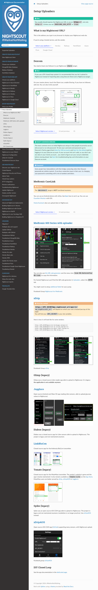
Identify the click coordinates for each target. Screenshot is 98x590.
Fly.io (37, 50)
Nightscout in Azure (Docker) (10, 82)
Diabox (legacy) (7, 132)
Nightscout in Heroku (8, 94)
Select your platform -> (43, 46)
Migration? (5, 224)
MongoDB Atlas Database (10, 67)
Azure (87, 46)
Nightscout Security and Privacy (11, 173)
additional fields (56, 287)
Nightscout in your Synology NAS (12, 214)
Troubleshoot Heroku (8, 249)
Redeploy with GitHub (8, 232)
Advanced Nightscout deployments (12, 203)
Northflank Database (8, 73)
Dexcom (5, 115)
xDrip (5, 124)
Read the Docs (68, 586)
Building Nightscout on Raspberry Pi (12, 217)
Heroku (57, 46)
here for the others (79, 150)
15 (74, 131)
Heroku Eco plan (7, 252)
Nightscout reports (7, 282)
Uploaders (76, 280)
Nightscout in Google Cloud (10, 99)
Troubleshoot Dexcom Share (10, 160)
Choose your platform (8, 80)
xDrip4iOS (6, 143)
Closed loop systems (8, 179)
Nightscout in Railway (8, 91)
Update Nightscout (7, 190)
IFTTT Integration (7, 181)
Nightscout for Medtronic (53, 291)
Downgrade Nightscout (9, 196)
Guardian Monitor (40, 198)
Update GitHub (6, 229)
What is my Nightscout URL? (11, 112)
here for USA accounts (62, 150)
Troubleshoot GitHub (8, 235)
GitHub (55, 527)
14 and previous (64, 131)
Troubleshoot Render (8, 269)
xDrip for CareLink (7, 158)
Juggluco (6, 129)
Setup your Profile (7, 106)
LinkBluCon (6, 135)
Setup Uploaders (7, 109)
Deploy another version (9, 193)
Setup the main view (8, 279)
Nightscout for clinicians (9, 276)
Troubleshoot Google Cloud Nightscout (13, 266)
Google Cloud (47, 50)
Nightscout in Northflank (9, 85)
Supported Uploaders (8, 50)
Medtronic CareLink (9, 118)
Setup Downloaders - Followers (11, 149)
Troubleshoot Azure (8, 241)
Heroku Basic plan (7, 255)
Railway (66, 46)
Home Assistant (39, 203)
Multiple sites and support (10, 227)
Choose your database (8, 64)
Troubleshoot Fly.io (7, 263)
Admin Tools (5, 176)
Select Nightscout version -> (45, 131)
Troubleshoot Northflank (9, 244)
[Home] (34, 4)
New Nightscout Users (9, 57)
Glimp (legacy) (7, 126)
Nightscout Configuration (9, 155)
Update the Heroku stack (9, 261)
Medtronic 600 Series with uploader (13, 121)
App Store (89, 477)
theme (53, 586)
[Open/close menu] (1, 110)
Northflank (77, 46)
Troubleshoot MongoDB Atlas (11, 238)
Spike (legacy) (7, 141)
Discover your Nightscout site (11, 167)
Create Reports (6, 170)
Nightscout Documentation (15, 2)
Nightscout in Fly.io (7, 97)
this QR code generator (53, 273)
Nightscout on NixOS (8, 211)
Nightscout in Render (8, 88)
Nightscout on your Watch (10, 152)
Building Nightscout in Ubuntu (11, 205)
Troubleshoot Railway (8, 246)
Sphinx (43, 586)
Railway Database (7, 70)
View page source (87, 4)
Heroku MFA (6, 258)
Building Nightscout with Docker (11, 208)
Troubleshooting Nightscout (10, 187)
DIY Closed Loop (8, 146)
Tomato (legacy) (8, 138)
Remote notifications (8, 184)
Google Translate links (8, 289)
